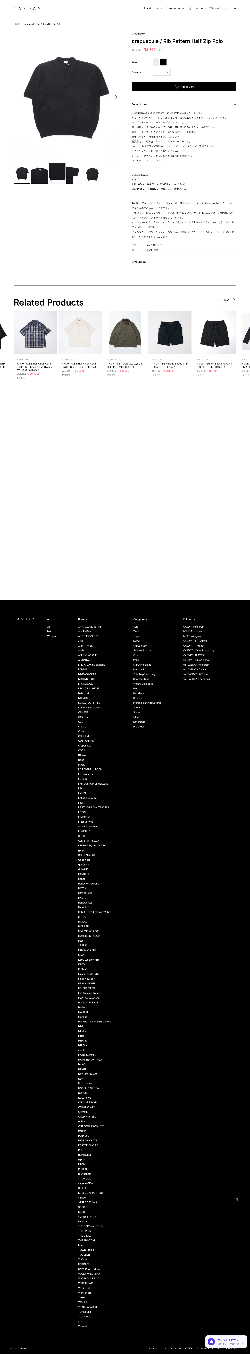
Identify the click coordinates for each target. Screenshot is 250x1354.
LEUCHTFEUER (86, 988)
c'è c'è (82, 726)
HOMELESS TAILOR (89, 935)
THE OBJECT (85, 1235)
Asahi (81, 650)
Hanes (81, 878)
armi (80, 640)
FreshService (85, 821)
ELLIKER (82, 778)
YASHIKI (82, 1302)
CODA (81, 750)
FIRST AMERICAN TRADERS (93, 807)
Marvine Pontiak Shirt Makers (94, 1021)
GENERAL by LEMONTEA (92, 845)
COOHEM (83, 736)
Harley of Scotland (88, 883)
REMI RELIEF (85, 1154)
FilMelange (84, 816)
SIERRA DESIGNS (87, 1202)
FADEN (82, 793)
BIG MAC (83, 698)
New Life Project (87, 1073)
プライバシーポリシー (170, 1348)
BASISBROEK (85, 683)
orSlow (82, 1121)
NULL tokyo (84, 1097)
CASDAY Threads (194, 645)
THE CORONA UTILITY (90, 1226)
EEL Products (85, 774)
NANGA (82, 1069)
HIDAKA (82, 921)
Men (49, 631)
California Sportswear (90, 707)
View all (82, 1326)
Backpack (139, 669)
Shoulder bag (141, 679)
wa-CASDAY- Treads (194, 669)
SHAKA (82, 1188)
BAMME (82, 669)
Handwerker (85, 902)
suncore (82, 1221)
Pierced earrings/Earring (147, 702)
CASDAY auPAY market (196, 659)
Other (136, 717)
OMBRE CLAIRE (86, 1107)
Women (51, 636)
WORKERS (84, 1288)
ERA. (80, 788)
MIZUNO (83, 1040)
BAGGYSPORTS (87, 674)
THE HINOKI (84, 1230)
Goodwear (84, 859)
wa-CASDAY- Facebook (196, 679)
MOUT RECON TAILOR (90, 1059)
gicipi (81, 850)
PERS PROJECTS (87, 1140)
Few (80, 802)
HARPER (82, 897)
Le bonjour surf (86, 978)
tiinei (80, 1245)
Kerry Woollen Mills (88, 959)
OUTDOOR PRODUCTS (91, 1126)
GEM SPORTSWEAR (89, 840)
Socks (136, 712)
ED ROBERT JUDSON (90, 769)
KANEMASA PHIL (87, 950)
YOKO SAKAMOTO (88, 1307)
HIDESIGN (83, 926)
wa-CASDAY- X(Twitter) (196, 674)
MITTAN (82, 1045)
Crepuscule (84, 745)
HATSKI (82, 888)
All (48, 626)
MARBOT (83, 1012)
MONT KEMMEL (87, 1054)
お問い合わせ (232, 1348)
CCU (80, 721)
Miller (81, 1035)
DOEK (81, 764)
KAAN (81, 954)
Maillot (81, 1007)
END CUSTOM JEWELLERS (93, 783)
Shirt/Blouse (140, 645)
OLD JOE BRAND (87, 1102)
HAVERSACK (85, 893)
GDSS (81, 836)
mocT (81, 1050)
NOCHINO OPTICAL (89, 1088)
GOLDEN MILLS (86, 855)
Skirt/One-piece (142, 664)
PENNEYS (83, 1135)
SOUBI (81, 1211)
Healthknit (83, 907)
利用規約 (189, 1348)
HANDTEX (84, 874)
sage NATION (85, 1183)
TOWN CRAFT (86, 1249)
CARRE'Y (83, 717)
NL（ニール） (85, 1083)
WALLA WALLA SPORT (90, 1273)
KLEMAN (83, 969)
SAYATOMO (84, 1178)
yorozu (82, 1321)
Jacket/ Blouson (142, 650)
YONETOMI (84, 1311)
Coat (136, 655)
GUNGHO (83, 869)
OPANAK (83, 1111)
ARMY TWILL (85, 645)
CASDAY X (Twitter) (195, 640)
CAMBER (83, 712)
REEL (81, 1150)
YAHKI (81, 1297)
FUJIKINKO (84, 831)
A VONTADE (85, 659)
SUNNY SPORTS (87, 1216)
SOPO (81, 1207)
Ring (135, 688)
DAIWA (82, 755)
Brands (148, 8)
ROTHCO (83, 1169)
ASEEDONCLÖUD (87, 655)
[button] (16, 97)
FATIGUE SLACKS (87, 797)
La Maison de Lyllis (88, 974)
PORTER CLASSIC (88, 1145)
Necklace (138, 693)
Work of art (84, 1292)
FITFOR (82, 812)
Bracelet (138, 698)
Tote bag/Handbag (144, 674)
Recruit (152, 1348)
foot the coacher (87, 826)
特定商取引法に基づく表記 (209, 1348)
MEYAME (83, 1031)
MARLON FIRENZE (88, 1002)
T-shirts (137, 631)
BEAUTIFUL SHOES (88, 688)
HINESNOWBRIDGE (88, 931)
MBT (80, 1026)
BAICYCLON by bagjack (91, 664)
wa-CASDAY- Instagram (196, 664)
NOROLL (83, 1092)
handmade (139, 721)
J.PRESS (83, 945)
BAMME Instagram (193, 631)
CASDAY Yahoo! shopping (198, 650)
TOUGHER (84, 1254)
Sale (135, 626)
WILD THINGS (86, 1283)
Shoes (136, 707)
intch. (81, 940)
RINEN (81, 1164)
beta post (83, 693)
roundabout (84, 1173)
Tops (136, 636)
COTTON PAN (86, 740)
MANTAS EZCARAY (88, 997)
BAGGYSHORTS (87, 679)
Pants (136, 659)
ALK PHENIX (85, 631)
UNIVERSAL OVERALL (90, 1269)
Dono (81, 759)
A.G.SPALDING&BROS (90, 626)
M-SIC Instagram (192, 636)
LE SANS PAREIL (87, 983)
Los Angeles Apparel (90, 993)
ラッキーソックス (87, 1316)
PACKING (83, 1131)
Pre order (138, 726)
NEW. (81, 1078)
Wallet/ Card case (143, 683)
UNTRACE (83, 1264)
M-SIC (81, 1064)
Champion (83, 731)
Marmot (82, 1016)
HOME (17, 24)
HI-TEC (82, 916)
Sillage (82, 1197)
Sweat (136, 640)
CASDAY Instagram (193, 626)
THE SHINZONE (87, 1240)
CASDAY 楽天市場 (194, 655)
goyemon (83, 864)
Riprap (82, 1159)
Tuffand (82, 1259)
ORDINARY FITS (87, 1116)
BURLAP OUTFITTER (89, 702)
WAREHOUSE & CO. (89, 1278)
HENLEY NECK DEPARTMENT (94, 912)
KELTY (81, 964)
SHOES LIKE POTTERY (90, 1192)
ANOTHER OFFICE (88, 636)
